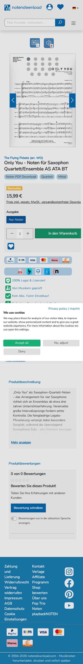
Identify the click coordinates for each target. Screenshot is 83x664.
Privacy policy (57, 309)
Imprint (75, 309)
